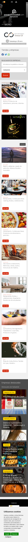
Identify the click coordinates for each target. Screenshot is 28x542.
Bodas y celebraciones (16, 201)
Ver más (5, 111)
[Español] (3, 2)
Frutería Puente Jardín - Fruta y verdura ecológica (13, 451)
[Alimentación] (14, 220)
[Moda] (14, 350)
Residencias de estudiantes (11, 300)
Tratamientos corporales (11, 331)
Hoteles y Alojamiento (7, 294)
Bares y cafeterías (8, 166)
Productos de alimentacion (11, 233)
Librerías (21, 103)
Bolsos (5, 101)
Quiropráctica (7, 329)
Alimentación (5, 229)
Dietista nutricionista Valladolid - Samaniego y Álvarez (14, 425)
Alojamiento (16, 298)
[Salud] (14, 317)
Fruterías (6, 445)
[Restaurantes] (14, 187)
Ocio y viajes (5, 164)
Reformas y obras (8, 266)
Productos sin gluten (9, 333)
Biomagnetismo (17, 329)
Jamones (14, 103)
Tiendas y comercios (7, 99)
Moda (4, 359)
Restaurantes (5, 197)
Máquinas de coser (9, 392)
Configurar (8, 537)
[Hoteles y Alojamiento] (14, 285)
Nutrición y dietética (9, 418)
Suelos (17, 266)
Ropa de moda (8, 361)
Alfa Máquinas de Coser (13, 396)
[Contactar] (12, 2)
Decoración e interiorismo (11, 264)
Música (12, 168)
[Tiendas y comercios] (14, 90)
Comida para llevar (18, 199)
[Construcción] (14, 252)
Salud (4, 327)
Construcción (5, 262)
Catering (5, 201)
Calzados (12, 363)
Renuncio (14, 534)
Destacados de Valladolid (10, 387)
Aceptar (7, 534)
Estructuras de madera (10, 268)
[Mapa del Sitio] (16, 2)
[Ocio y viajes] (14, 155)
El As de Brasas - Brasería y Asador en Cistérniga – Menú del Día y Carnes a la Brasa (13, 478)
